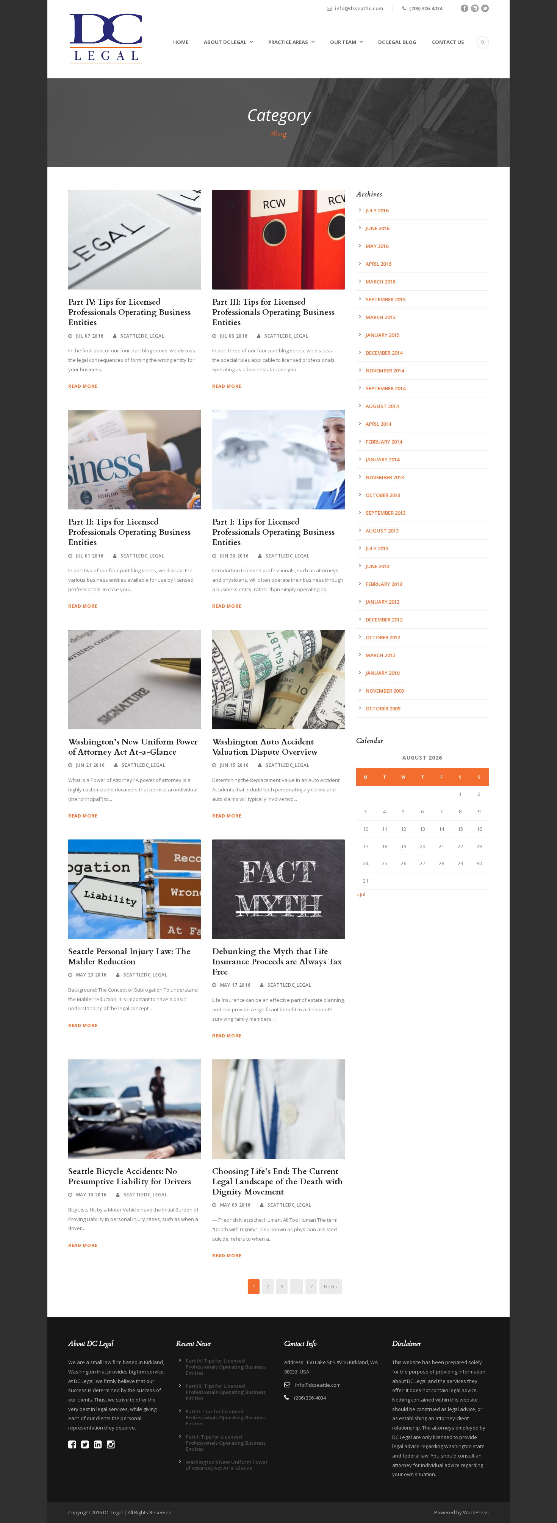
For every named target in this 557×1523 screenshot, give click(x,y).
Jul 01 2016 (90, 556)
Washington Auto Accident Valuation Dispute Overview (265, 747)
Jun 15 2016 (234, 765)
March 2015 (380, 317)
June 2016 (377, 228)
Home (180, 42)
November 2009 (385, 690)
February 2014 (384, 441)
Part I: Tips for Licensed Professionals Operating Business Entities (273, 532)
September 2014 (385, 388)
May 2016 (377, 246)
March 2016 (380, 281)
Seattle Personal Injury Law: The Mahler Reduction (129, 956)
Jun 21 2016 (90, 765)
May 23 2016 (91, 975)
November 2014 (385, 370)
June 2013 (377, 566)
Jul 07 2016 (90, 336)
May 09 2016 (235, 1205)
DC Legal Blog (397, 42)
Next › (330, 1286)
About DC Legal (225, 42)
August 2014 (382, 406)
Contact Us (448, 42)
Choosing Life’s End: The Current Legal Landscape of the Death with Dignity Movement (277, 1182)
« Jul (360, 894)
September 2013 (385, 512)
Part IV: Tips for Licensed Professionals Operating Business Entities (129, 313)
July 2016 (377, 210)
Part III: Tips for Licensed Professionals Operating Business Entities (273, 313)
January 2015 (382, 335)
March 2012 (380, 655)
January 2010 (382, 673)
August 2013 (382, 530)
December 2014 (384, 352)
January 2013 (382, 601)
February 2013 (384, 584)
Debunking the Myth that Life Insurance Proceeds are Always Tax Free (277, 962)
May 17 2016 (235, 985)
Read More (82, 386)
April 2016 (378, 263)
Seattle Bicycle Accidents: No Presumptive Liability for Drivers (129, 1176)
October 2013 (383, 495)
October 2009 (383, 708)
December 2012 (384, 619)
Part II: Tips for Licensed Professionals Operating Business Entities (129, 532)
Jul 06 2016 (234, 336)
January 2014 (382, 459)
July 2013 (377, 548)
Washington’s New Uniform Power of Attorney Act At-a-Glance (133, 747)
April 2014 (378, 423)
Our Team (343, 42)
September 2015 (385, 299)
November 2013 (385, 477)
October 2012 (383, 637)
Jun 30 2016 (234, 556)
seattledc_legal (142, 336)
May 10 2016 (91, 1194)
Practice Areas (288, 42)
